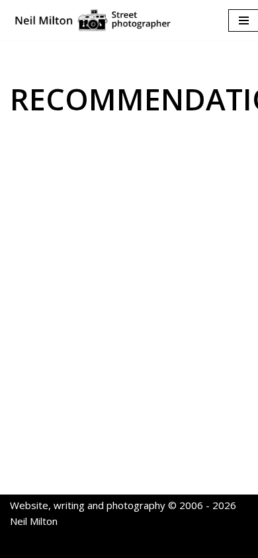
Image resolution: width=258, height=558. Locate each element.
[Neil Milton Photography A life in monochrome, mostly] (92, 20)
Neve (68, 544)
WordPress (176, 544)
